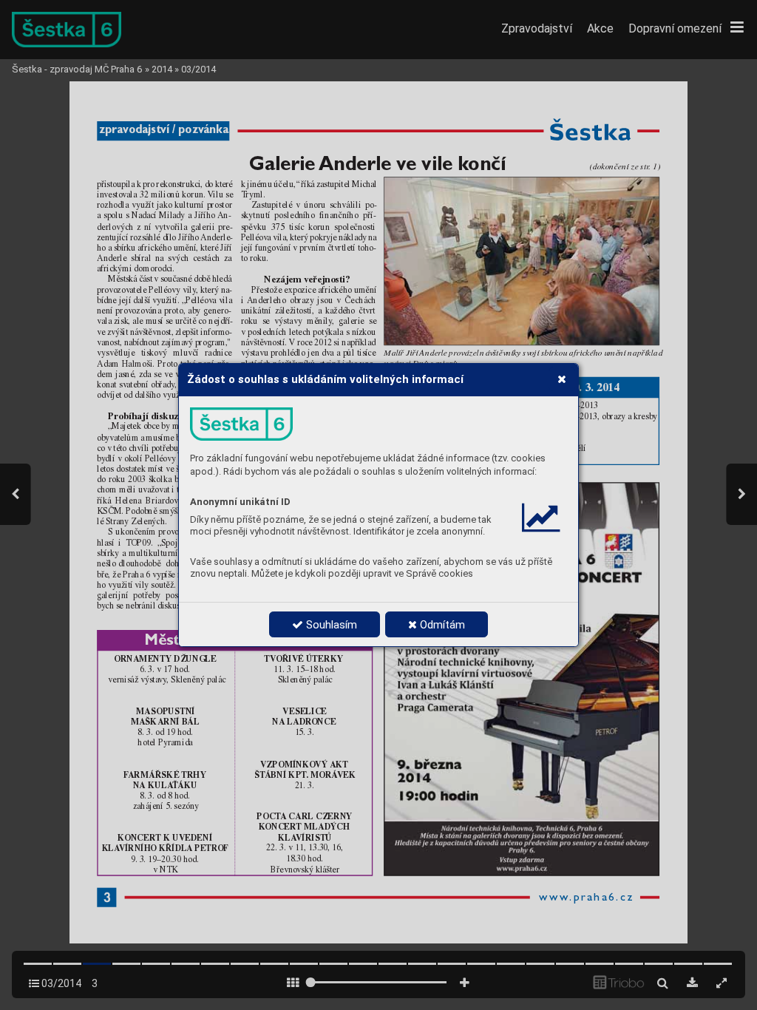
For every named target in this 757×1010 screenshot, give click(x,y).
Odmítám (441, 624)
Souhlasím (330, 624)
